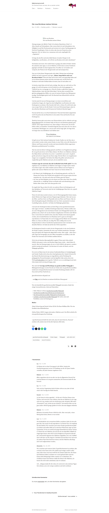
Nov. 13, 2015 (43, 419)
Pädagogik (62, 337)
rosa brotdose (36, 340)
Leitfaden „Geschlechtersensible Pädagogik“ (45, 297)
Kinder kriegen (53, 337)
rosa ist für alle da (46, 340)
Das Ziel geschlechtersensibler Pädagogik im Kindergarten (49, 295)
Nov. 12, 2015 (45, 394)
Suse (57, 218)
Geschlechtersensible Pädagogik (55, 291)
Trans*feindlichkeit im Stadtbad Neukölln (45, 493)
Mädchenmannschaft (38, 3)
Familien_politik (45, 27)
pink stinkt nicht (71, 337)
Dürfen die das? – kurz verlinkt (66, 496)
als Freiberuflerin (40, 260)
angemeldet (41, 481)
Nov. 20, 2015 (46, 446)
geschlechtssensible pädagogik (40, 337)
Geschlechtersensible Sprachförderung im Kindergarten (48, 293)
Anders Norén (73, 509)
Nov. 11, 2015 (42, 363)
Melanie (39, 375)
